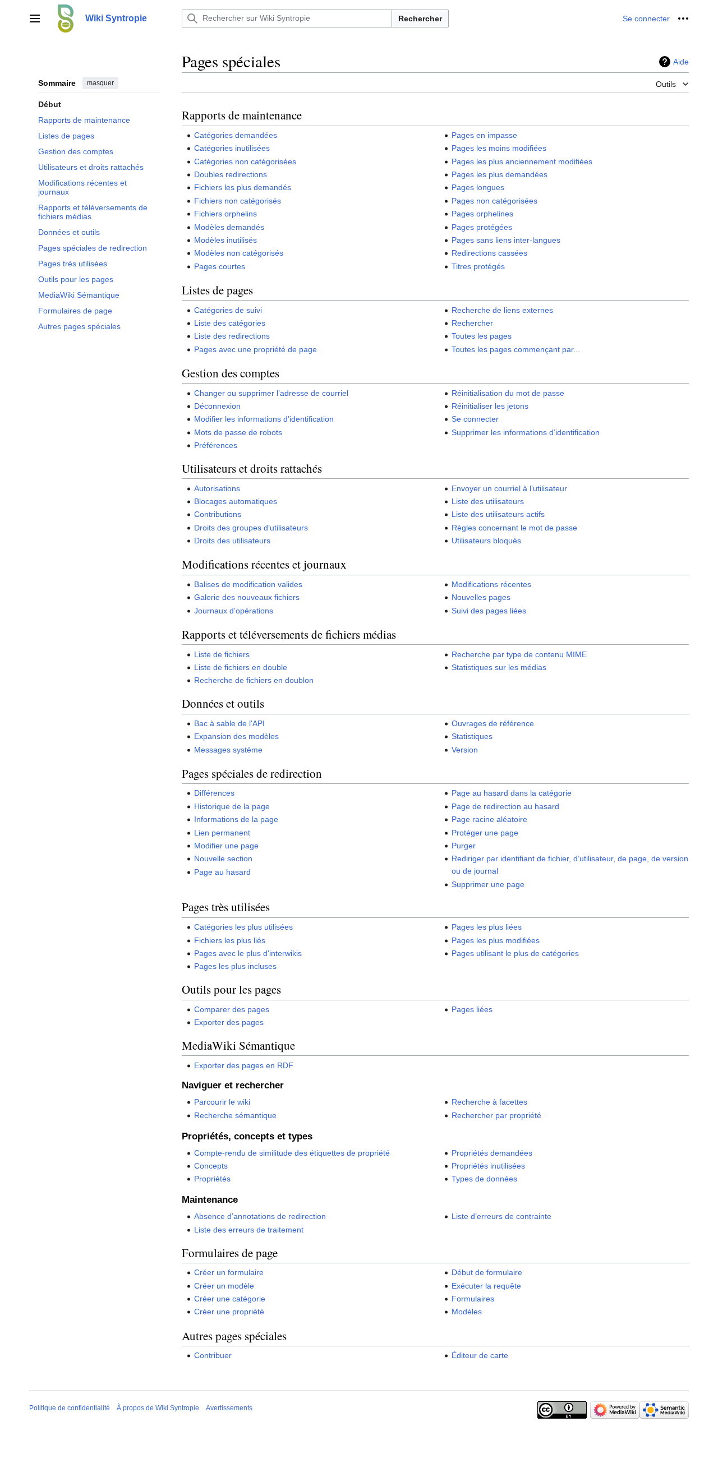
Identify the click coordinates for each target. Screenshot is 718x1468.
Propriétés (212, 1178)
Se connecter (475, 418)
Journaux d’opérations (233, 610)
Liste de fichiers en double (240, 667)
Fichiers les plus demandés (242, 187)
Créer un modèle (224, 1285)
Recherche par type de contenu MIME (519, 654)
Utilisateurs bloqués (486, 540)
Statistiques (472, 736)
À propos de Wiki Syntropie (158, 1408)
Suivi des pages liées (489, 610)
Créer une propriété (229, 1311)
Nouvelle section (223, 858)
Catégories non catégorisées (245, 161)
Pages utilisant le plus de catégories (515, 953)
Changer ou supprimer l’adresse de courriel (271, 393)
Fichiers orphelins (225, 213)
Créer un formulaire (229, 1272)
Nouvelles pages (481, 597)
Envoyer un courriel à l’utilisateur (509, 488)
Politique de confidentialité (69, 1408)
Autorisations (217, 488)
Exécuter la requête (486, 1285)
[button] (35, 18)
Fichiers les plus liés (229, 940)
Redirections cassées (489, 252)
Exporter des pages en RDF (243, 1065)
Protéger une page (485, 832)
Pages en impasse (484, 135)
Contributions (217, 514)
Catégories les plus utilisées (243, 926)
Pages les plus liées (487, 926)
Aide (681, 61)
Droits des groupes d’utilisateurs (251, 527)
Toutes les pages (482, 335)
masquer (100, 83)
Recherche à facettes (489, 1101)
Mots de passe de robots (238, 432)
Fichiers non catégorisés (237, 200)
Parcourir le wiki (222, 1101)
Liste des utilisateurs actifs (498, 514)
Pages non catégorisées (494, 200)
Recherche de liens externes (502, 310)
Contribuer (213, 1355)
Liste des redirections (232, 335)
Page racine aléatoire (489, 819)
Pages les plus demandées (499, 174)
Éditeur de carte (480, 1355)
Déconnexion (217, 405)
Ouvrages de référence (493, 723)
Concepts (211, 1165)
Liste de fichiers (222, 654)
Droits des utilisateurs (232, 540)
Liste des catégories (229, 322)
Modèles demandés (229, 227)
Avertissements (229, 1408)
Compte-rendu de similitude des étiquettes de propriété (292, 1152)
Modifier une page (226, 845)
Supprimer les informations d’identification (526, 432)
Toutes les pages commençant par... (516, 349)
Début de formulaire (487, 1272)
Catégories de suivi (228, 310)
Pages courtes (219, 266)
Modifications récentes (491, 584)
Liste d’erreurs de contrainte (501, 1216)
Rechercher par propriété (496, 1115)
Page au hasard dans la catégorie (512, 792)
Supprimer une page (488, 884)
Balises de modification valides (248, 584)
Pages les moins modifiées (499, 148)
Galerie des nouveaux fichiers (247, 597)
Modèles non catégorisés (238, 252)
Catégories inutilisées (232, 148)
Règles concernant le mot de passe (514, 527)
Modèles (467, 1311)
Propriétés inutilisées (488, 1165)
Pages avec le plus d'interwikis (248, 953)
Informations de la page (236, 819)
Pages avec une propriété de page (255, 349)
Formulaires (473, 1298)
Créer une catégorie (229, 1298)
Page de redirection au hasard (505, 806)
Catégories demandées (235, 135)
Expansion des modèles (236, 736)
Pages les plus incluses (235, 966)
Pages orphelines (482, 213)
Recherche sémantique (235, 1115)
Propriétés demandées (492, 1152)
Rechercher (420, 18)
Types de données (484, 1178)
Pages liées (472, 1009)
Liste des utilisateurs (488, 501)
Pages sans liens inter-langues (506, 240)
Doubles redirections (230, 174)
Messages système (228, 749)
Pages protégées (482, 227)
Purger (464, 845)
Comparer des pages (231, 1009)
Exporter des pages (229, 1022)
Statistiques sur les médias (499, 667)
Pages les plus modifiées (496, 940)
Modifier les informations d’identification (264, 418)
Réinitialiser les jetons (490, 405)
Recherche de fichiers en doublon (254, 680)
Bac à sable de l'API (229, 723)
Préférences (215, 445)
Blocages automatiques (235, 501)
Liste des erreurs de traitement (248, 1229)
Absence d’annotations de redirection (260, 1216)
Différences (214, 792)
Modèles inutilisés (225, 240)
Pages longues (478, 187)
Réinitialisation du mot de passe (508, 393)
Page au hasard (222, 871)
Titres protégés (478, 266)
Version (465, 749)
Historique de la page (232, 806)
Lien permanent (222, 832)
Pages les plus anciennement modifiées (522, 161)
